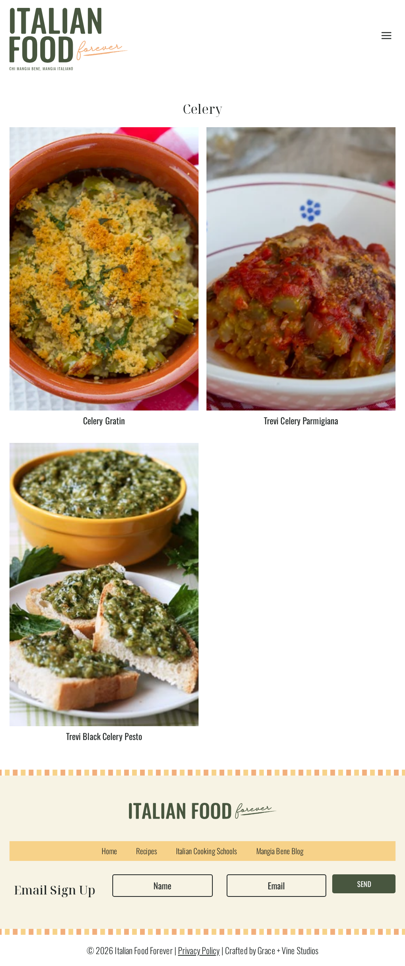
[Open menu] (386, 35)
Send (364, 884)
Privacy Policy (199, 950)
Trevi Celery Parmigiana (301, 420)
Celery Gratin (104, 420)
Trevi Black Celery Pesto (104, 736)
